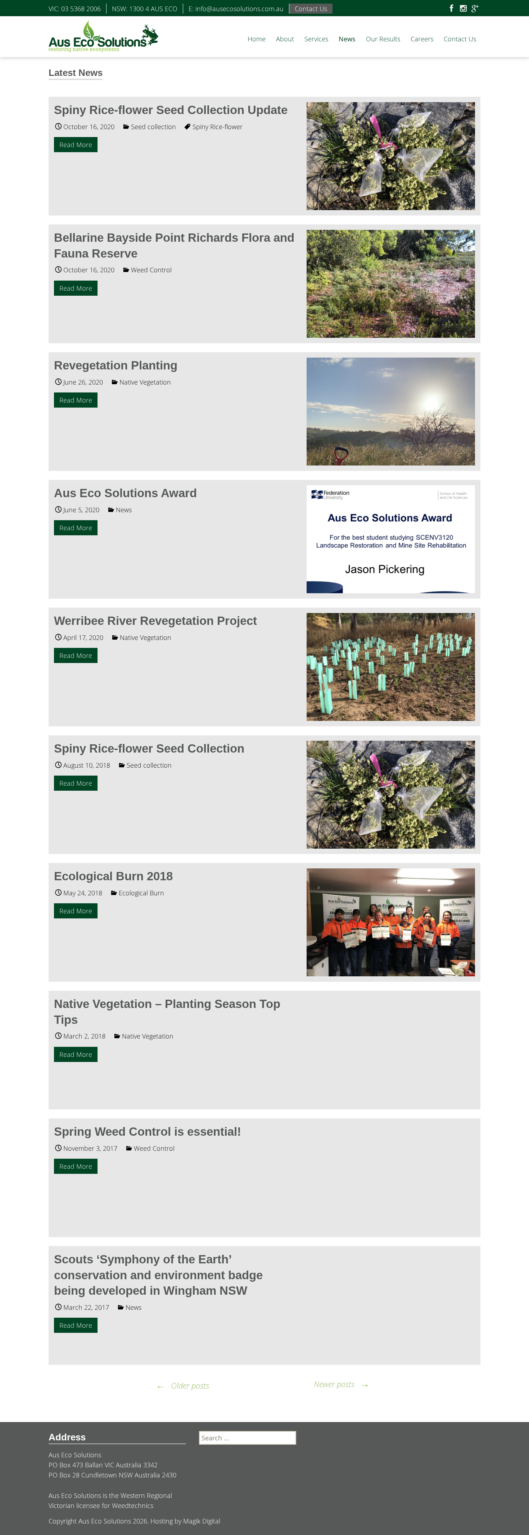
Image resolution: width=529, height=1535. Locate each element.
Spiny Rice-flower (218, 126)
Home (257, 39)
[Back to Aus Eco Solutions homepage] (103, 35)
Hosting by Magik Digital (185, 1521)
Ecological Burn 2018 (113, 876)
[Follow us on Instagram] (463, 9)
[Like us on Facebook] (451, 9)
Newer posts (342, 1384)
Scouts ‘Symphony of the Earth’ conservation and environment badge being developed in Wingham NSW (158, 1275)
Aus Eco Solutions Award (125, 493)
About (285, 39)
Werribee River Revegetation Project (155, 620)
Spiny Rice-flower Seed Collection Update (171, 110)
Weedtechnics (132, 1505)
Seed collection (153, 126)
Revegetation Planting (115, 365)
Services (316, 39)
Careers (422, 39)
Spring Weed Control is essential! (147, 1131)
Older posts (182, 1385)
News (347, 39)
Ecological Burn (141, 893)
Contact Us (460, 39)
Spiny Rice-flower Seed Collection (149, 748)
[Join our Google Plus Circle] (475, 9)
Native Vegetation (145, 382)
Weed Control (151, 269)
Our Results (383, 39)
